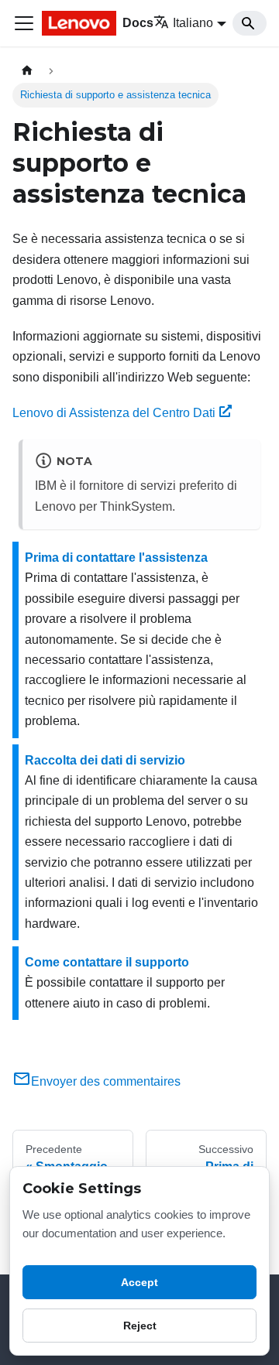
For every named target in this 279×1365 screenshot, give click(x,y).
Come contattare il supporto (107, 962)
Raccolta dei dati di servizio (105, 760)
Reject (140, 1325)
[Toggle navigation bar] (24, 23)
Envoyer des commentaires (106, 1081)
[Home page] (27, 71)
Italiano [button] (193, 22)
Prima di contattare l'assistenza (116, 557)
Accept (139, 1282)
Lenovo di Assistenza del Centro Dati (113, 412)
